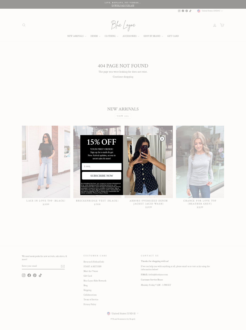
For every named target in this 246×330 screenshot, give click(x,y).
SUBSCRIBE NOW (101, 175)
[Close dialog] (162, 138)
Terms (106, 193)
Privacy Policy (97, 193)
